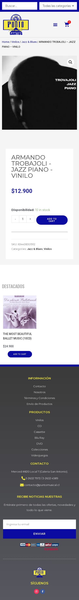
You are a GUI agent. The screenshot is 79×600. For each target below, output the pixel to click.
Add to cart (52, 220)
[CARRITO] (67, 24)
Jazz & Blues (29, 41)
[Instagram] (36, 591)
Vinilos (15, 41)
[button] (55, 24)
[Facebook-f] (42, 591)
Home (5, 41)
